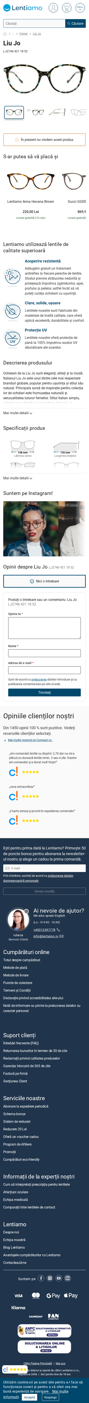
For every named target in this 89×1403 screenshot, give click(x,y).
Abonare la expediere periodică (25, 1106)
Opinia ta (15, 614)
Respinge (50, 1397)
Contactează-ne (14, 1262)
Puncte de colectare (17, 983)
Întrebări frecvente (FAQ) (21, 1043)
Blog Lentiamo (14, 1247)
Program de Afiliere (17, 1144)
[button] (14, 112)
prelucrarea (39, 679)
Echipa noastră (14, 1239)
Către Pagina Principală (38, 1363)
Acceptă (29, 1397)
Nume (13, 646)
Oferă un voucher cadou (21, 1136)
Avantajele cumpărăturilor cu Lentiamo (31, 1255)
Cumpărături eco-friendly (21, 1159)
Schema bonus (14, 1113)
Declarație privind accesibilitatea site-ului (33, 998)
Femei (23, 33)
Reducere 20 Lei (15, 1129)
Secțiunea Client (15, 1081)
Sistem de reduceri (16, 1121)
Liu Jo (37, 33)
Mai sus (60, 1363)
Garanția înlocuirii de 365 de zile (26, 1066)
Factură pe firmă (15, 1073)
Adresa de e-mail (20, 663)
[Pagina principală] (5, 33)
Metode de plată (15, 967)
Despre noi (11, 1232)
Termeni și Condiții (16, 990)
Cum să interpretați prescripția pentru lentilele (36, 1184)
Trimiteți (44, 692)
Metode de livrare (16, 975)
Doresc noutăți (44, 891)
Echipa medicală (15, 1199)
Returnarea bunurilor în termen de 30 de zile (35, 1051)
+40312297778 (44, 930)
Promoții (9, 1151)
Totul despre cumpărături (21, 960)
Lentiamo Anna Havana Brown (30, 202)
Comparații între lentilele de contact (29, 1207)
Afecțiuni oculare (15, 1192)
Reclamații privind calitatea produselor (31, 1058)
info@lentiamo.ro (46, 936)
